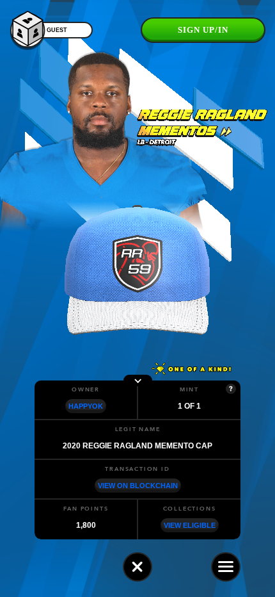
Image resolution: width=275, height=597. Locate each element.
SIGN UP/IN (203, 30)
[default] (137, 566)
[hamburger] (225, 566)
